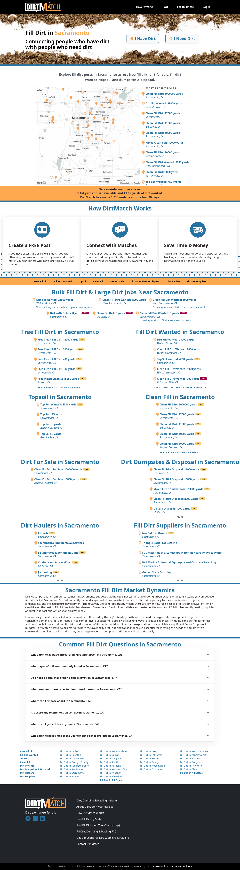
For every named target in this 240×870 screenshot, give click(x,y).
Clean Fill (98, 281)
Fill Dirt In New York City (113, 769)
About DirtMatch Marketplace (94, 806)
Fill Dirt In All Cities (111, 780)
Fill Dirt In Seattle (109, 762)
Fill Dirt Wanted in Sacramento (180, 332)
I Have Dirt (145, 38)
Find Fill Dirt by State (89, 819)
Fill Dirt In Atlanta (69, 776)
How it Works (144, 7)
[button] (120, 654)
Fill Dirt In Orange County (74, 762)
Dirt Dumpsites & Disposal (145, 281)
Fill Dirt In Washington (152, 765)
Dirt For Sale (117, 281)
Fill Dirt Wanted (63, 281)
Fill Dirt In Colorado (151, 769)
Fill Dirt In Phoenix (110, 772)
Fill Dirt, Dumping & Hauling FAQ (96, 831)
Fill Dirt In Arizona (190, 758)
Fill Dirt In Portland (110, 765)
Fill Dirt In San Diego (71, 769)
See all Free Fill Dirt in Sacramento (60, 387)
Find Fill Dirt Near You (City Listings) (98, 825)
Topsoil (83, 281)
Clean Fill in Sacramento (180, 397)
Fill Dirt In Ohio (188, 769)
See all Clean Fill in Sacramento (179, 452)
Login (206, 7)
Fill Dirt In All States (191, 772)
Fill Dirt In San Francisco (113, 751)
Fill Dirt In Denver (109, 754)
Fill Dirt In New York (191, 765)
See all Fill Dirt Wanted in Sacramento (180, 387)
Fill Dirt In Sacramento (72, 772)
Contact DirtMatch (87, 844)
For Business (185, 7)
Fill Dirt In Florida (149, 758)
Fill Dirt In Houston (70, 754)
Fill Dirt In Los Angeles (72, 758)
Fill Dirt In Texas (149, 751)
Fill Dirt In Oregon (190, 762)
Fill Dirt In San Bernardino (74, 765)
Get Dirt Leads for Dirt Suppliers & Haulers (102, 837)
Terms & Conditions (181, 866)
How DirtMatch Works (90, 813)
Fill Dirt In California (151, 754)
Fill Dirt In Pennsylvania (193, 754)
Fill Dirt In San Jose (110, 758)
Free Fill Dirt (41, 281)
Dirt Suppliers (27, 776)
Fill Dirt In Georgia (150, 762)
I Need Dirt (184, 38)
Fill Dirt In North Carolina (194, 751)
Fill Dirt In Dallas (69, 751)
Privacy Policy (160, 866)
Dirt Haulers (173, 281)
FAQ (165, 7)
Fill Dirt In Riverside (111, 776)
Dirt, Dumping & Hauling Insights (97, 800)
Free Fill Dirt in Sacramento (60, 332)
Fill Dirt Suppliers (196, 281)
